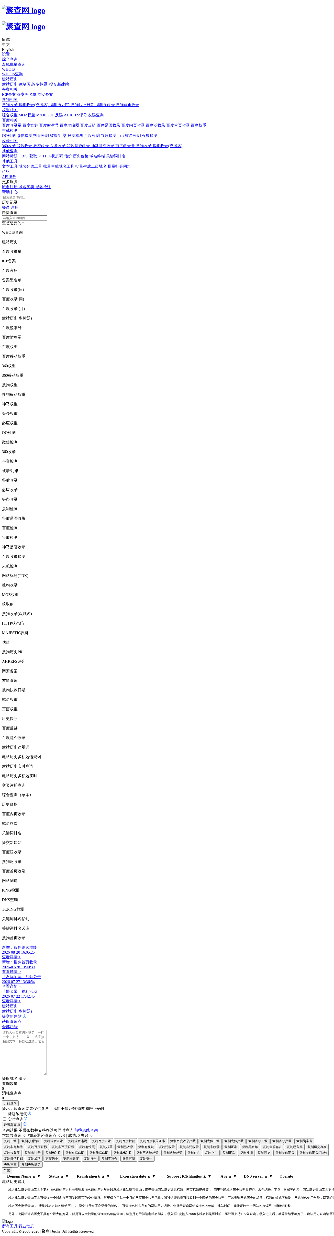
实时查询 (15, 1119)
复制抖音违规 (77, 1141)
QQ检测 (9, 135)
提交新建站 (59, 84)
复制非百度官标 (63, 1147)
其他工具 (10, 161)
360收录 (9, 146)
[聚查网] (167, 18)
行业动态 (26, 1226)
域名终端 (97, 156)
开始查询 (10, 1103)
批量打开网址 (119, 166)
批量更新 (128, 1158)
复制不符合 (109, 1158)
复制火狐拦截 (234, 1141)
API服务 (9, 177)
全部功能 (10, 1027)
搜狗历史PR (60, 105)
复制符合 (90, 1158)
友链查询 (96, 115)
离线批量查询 (13, 64)
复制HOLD (52, 1153)
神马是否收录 (103, 146)
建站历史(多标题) (34, 84)
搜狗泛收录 (105, 105)
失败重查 (10, 1164)
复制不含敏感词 (147, 1153)
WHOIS (8, 69)
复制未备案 (12, 1153)
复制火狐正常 (210, 1141)
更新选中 (51, 1158)
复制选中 (146, 1158)
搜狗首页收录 (127, 105)
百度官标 (30, 125)
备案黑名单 (27, 94)
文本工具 (10, 166)
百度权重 (198, 125)
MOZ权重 (27, 115)
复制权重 (106, 1147)
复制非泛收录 (189, 1147)
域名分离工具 (31, 166)
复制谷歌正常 (257, 1141)
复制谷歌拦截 (281, 1141)
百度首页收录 (178, 125)
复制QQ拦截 (30, 1141)
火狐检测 (149, 135)
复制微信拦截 (13, 1158)
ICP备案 (9, 94)
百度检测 (92, 135)
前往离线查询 (86, 1130)
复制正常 (10, 1141)
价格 (6, 171)
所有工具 (10, 1226)
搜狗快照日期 (83, 105)
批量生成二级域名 (91, 166)
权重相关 (10, 110)
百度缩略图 (70, 125)
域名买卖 (27, 187)
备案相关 (10, 89)
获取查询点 (12, 1021)
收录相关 (10, 141)
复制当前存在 (272, 1147)
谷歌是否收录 (79, 146)
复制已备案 (295, 1147)
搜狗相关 (10, 100)
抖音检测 (41, 135)
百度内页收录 (133, 125)
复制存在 (193, 1153)
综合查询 (10, 59)
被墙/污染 (58, 135)
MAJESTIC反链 (50, 115)
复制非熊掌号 (13, 1147)
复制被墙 (246, 1153)
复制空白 (211, 1153)
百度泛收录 (156, 125)
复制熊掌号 (304, 1141)
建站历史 (10, 79)
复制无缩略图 (98, 1153)
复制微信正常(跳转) (313, 1153)
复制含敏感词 (172, 1153)
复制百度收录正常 (152, 1141)
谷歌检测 (109, 135)
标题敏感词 (17, 1114)
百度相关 (10, 120)
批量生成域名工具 (59, 166)
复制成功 (34, 1158)
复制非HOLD (122, 1153)
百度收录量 (12, 125)
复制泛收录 (167, 1147)
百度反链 (88, 125)
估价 (68, 156)
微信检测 (25, 135)
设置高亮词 (12, 1125)
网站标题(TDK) (15, 156)
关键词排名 (116, 156)
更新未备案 (71, 1158)
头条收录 (58, 146)
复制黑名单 (250, 1147)
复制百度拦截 (125, 1141)
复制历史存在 (317, 1147)
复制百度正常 (101, 1141)
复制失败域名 (31, 1164)
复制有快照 (87, 1147)
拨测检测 (75, 135)
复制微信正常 (284, 1153)
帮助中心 (10, 192)
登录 (6, 207)
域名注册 (10, 187)
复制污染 (264, 1153)
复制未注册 (33, 1153)
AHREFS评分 (76, 115)
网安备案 (45, 94)
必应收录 (41, 146)
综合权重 (10, 115)
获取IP (35, 156)
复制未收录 (212, 1147)
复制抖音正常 (53, 1141)
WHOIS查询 (12, 74)
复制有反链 (146, 1147)
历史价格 (81, 156)
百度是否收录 (109, 125)
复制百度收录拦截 (183, 1141)
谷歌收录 (25, 146)
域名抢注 (43, 187)
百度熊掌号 (49, 125)
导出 (7, 1170)
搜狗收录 (10, 105)
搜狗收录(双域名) (34, 105)
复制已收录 (125, 1147)
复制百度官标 (37, 1147)
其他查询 (10, 151)
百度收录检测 (129, 135)
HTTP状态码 (52, 156)
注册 (15, 207)
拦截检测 (10, 130)
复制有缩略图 (74, 1153)
